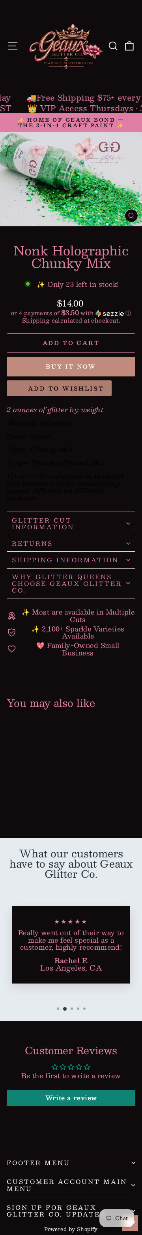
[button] (71, 312)
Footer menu (38, 1162)
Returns (32, 543)
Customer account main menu (67, 1184)
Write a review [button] (71, 1097)
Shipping (36, 320)
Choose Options (33, 803)
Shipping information (65, 560)
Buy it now (71, 366)
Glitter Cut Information (43, 523)
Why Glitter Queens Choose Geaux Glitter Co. (67, 583)
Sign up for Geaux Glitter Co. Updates (56, 1210)
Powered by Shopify (71, 1229)
